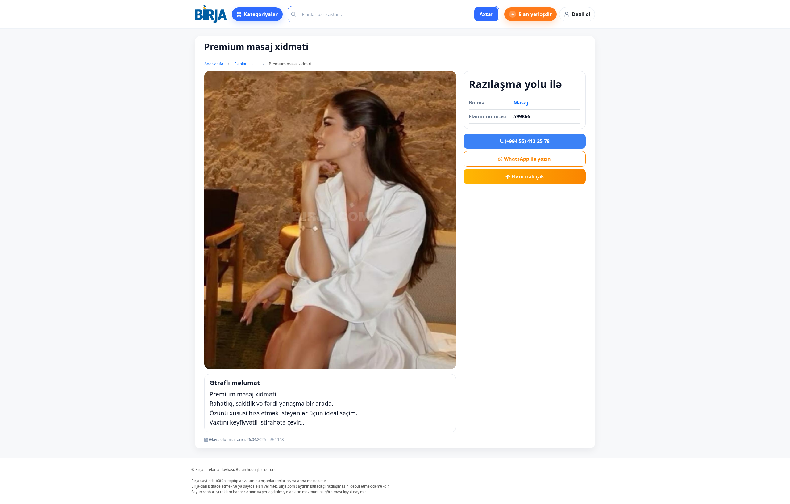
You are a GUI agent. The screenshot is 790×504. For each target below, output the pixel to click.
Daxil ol (581, 14)
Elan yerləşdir (531, 14)
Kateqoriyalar (261, 14)
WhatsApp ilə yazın (527, 158)
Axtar (486, 14)
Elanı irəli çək (527, 176)
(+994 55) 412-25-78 (527, 141)
